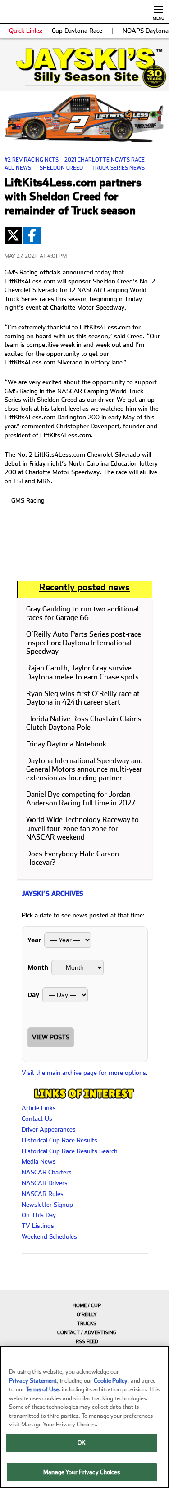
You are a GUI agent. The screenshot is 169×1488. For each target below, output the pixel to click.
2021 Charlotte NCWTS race (104, 160)
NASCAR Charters (47, 1172)
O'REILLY (87, 1314)
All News (18, 168)
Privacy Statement (33, 1380)
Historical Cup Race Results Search (70, 1151)
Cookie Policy (111, 1380)
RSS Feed (87, 1341)
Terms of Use (42, 1389)
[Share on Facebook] (32, 235)
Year (34, 939)
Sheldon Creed (61, 168)
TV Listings (38, 1225)
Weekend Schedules (49, 1236)
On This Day (39, 1214)
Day (33, 994)
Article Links (39, 1107)
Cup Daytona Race (77, 30)
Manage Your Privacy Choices (81, 1472)
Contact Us (37, 1118)
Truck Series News (118, 168)
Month (37, 967)
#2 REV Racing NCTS (32, 160)
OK (82, 1442)
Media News (39, 1161)
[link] (84, 68)
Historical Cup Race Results (59, 1140)
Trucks (86, 1323)
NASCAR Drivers (45, 1183)
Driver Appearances (49, 1129)
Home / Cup (87, 1305)
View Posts (50, 1037)
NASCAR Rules (43, 1193)
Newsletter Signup (47, 1204)
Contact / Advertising (86, 1332)
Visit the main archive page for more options (84, 1072)
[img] (84, 68)
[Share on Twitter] (13, 235)
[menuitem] (84, 1305)
